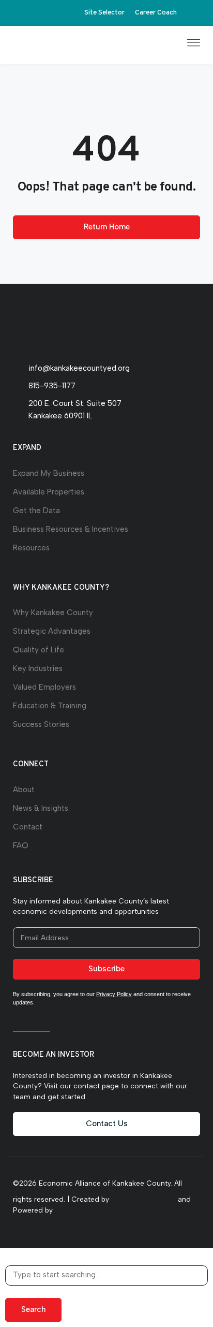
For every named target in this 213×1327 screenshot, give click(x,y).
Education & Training (49, 705)
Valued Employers (44, 687)
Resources (31, 547)
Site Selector (104, 12)
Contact (27, 827)
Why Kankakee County (53, 612)
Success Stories (41, 724)
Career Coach (156, 12)
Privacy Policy (114, 994)
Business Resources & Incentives (70, 529)
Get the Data (36, 510)
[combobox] (106, 1275)
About (24, 789)
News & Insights (40, 808)
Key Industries (38, 668)
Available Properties (48, 492)
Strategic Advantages (51, 631)
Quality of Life (38, 649)
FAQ (20, 845)
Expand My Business (48, 473)
